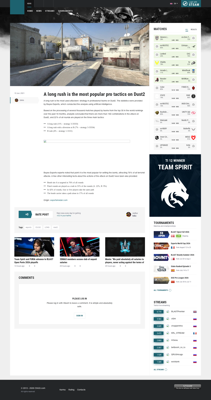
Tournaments (65, 11)
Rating (71, 390)
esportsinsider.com (58, 200)
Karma (63, 390)
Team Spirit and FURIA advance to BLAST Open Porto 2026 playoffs (33, 261)
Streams (50, 11)
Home (30, 11)
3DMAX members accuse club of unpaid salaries (78, 261)
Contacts (81, 390)
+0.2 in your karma (64, 215)
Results (194, 30)
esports (28, 227)
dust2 (55, 227)
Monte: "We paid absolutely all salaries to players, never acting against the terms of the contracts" (124, 261)
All (186, 30)
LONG (47, 227)
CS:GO (38, 227)
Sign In (79, 315)
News (29, 4)
